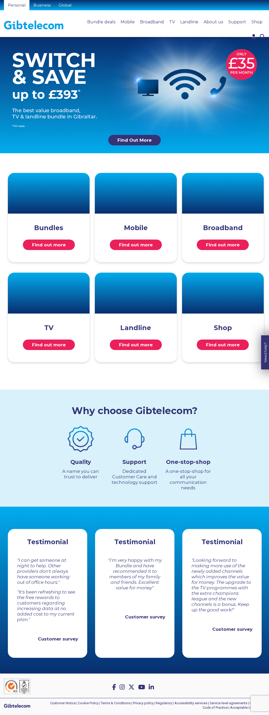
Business (42, 5)
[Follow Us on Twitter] (132, 687)
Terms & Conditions (116, 703)
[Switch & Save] (134, 85)
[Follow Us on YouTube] (142, 687)
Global (65, 5)
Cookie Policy (88, 703)
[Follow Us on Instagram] (123, 687)
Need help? (265, 352)
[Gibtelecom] (33, 24)
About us (213, 21)
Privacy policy (143, 703)
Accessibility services (190, 703)
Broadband (152, 21)
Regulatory (164, 703)
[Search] (262, 37)
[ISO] (17, 686)
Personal (16, 5)
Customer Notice (63, 703)
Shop (256, 21)
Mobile (128, 21)
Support (237, 21)
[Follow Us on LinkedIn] (152, 687)
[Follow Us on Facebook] (114, 687)
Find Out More (134, 140)
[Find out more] (49, 193)
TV (172, 21)
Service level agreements (228, 703)
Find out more (49, 244)
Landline (189, 21)
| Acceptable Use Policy (246, 707)
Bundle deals (101, 21)
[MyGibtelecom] (253, 37)
